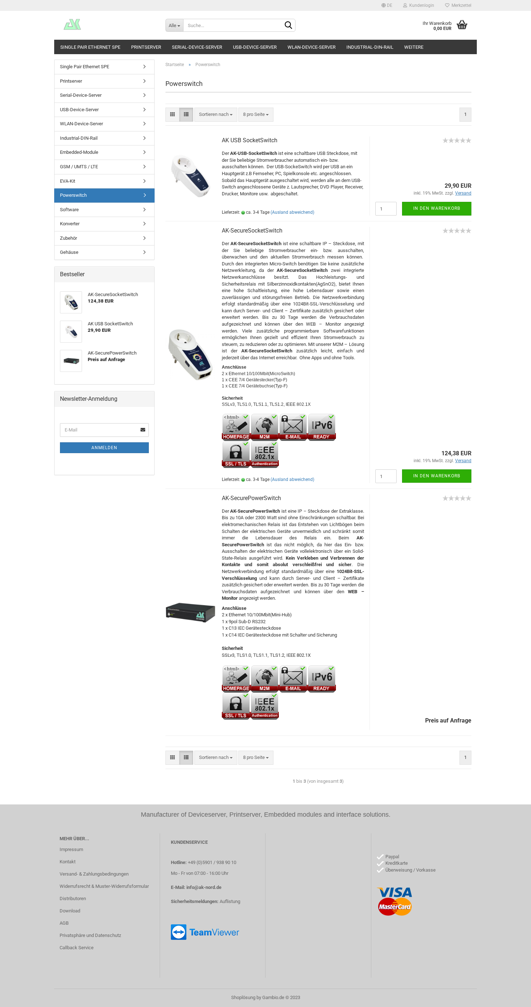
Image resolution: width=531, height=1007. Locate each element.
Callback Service (77, 947)
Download (70, 910)
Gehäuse (69, 252)
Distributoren (73, 898)
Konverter (69, 223)
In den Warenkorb (436, 208)
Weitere (413, 47)
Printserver (146, 47)
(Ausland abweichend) (292, 212)
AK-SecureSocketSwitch (252, 230)
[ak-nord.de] (107, 25)
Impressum (71, 849)
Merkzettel (460, 5)
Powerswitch (73, 195)
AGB (64, 923)
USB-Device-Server (255, 47)
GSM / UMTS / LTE (79, 166)
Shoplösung (243, 997)
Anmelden (104, 447)
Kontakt (67, 861)
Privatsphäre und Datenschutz (90, 935)
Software (69, 209)
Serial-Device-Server (197, 47)
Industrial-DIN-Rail (369, 47)
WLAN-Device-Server (312, 47)
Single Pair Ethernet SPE (90, 47)
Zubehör (68, 238)
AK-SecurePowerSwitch (251, 498)
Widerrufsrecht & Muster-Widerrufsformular (104, 886)
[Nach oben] (511, 996)
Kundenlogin (420, 5)
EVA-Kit (67, 181)
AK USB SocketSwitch (249, 140)
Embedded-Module (79, 152)
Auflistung (230, 901)
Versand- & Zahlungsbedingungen (94, 874)
